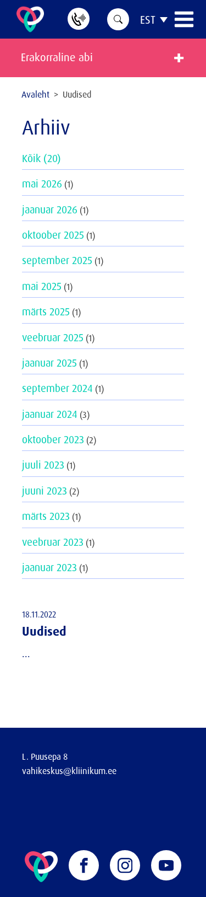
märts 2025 (46, 311)
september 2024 (57, 388)
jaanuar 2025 (49, 362)
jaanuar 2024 (49, 414)
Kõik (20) (41, 158)
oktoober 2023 (53, 439)
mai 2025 (42, 286)
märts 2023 (46, 516)
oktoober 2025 (53, 234)
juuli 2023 (43, 464)
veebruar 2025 (52, 337)
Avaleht (35, 94)
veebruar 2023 (52, 542)
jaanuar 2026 (49, 209)
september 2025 (57, 260)
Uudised (44, 631)
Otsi (118, 19)
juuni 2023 (44, 490)
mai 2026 (42, 183)
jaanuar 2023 (49, 567)
